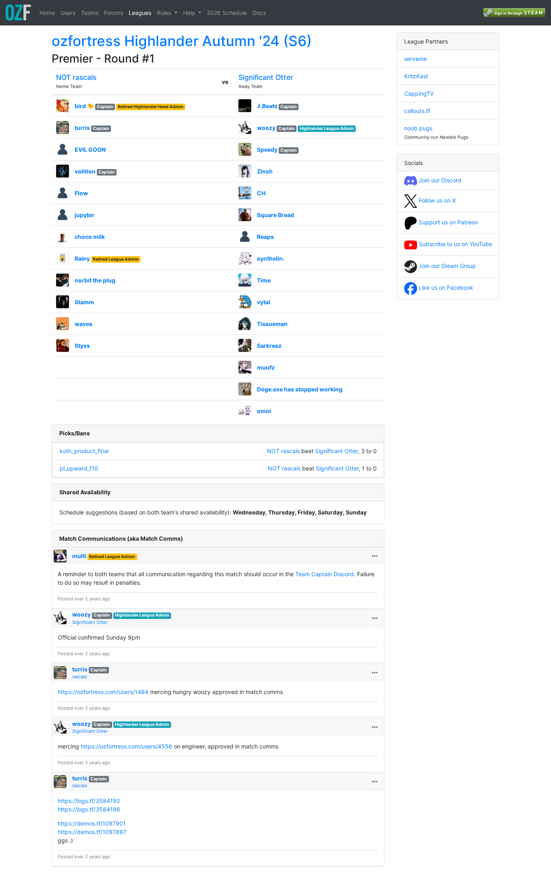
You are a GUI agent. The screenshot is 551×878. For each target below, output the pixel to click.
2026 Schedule (227, 12)
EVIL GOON (90, 149)
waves (83, 323)
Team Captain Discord (324, 574)
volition (85, 171)
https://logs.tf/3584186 (89, 809)
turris (82, 127)
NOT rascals (76, 77)
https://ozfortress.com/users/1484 (103, 691)
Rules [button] (165, 12)
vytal (263, 302)
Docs (259, 12)
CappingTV (419, 93)
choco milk (90, 236)
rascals (79, 676)
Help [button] (190, 12)
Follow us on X (436, 200)
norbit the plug (95, 280)
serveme (415, 58)
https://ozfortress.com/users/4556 (126, 746)
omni (264, 411)
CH (261, 193)
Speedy (267, 149)
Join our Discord (439, 180)
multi (79, 555)
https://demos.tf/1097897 (92, 831)
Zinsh (265, 171)
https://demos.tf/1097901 (92, 823)
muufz (266, 367)
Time (264, 280)
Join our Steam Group (446, 265)
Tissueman (272, 323)
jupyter (84, 214)
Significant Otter (265, 77)
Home (47, 12)
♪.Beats (267, 105)
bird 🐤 (84, 105)
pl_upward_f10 (79, 468)
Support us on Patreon (447, 222)
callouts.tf (417, 110)
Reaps (265, 236)
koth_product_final (84, 450)
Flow (81, 193)
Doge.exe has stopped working (299, 389)
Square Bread (275, 214)
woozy (266, 127)
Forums (113, 12)
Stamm (84, 302)
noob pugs (418, 128)
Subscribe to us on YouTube (454, 243)
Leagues (140, 12)
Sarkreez (269, 345)
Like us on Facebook (445, 287)
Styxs (82, 345)
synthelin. (270, 258)
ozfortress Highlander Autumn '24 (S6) (182, 40)
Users (68, 12)
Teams (89, 12)
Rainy (82, 258)
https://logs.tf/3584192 (89, 800)
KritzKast (416, 76)
